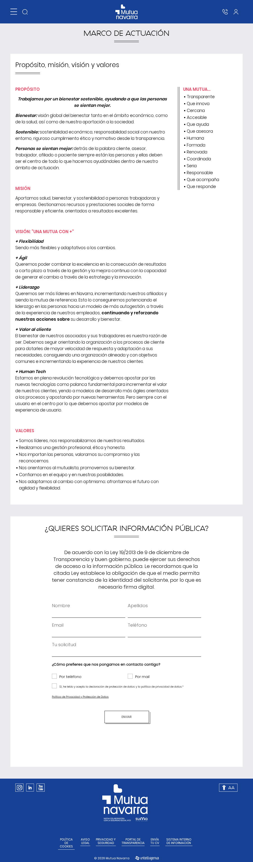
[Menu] (13, 12)
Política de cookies (66, 843)
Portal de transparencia (133, 841)
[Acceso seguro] (236, 12)
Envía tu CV (154, 841)
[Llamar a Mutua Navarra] (225, 12)
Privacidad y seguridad (106, 841)
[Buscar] (25, 12)
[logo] (126, 11)
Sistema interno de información (178, 841)
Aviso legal (85, 841)
